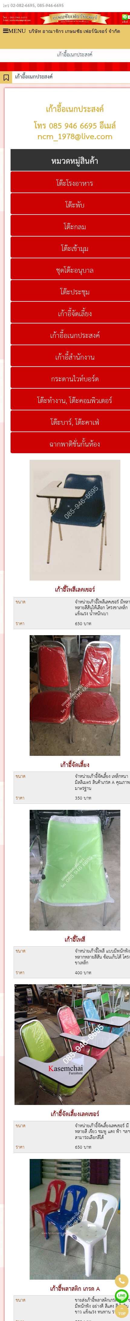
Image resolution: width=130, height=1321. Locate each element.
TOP (121, 1313)
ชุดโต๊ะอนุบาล (75, 270)
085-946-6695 (50, 6)
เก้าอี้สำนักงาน (75, 357)
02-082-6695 (23, 6)
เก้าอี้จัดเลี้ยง (75, 314)
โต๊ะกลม (75, 227)
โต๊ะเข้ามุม (74, 249)
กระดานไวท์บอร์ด (75, 379)
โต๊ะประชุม (74, 292)
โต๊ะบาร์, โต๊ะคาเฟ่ (75, 422)
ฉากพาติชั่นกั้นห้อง (75, 444)
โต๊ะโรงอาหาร (75, 183)
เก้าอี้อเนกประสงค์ (75, 335)
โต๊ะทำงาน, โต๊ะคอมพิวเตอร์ (74, 401)
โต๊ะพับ (75, 205)
